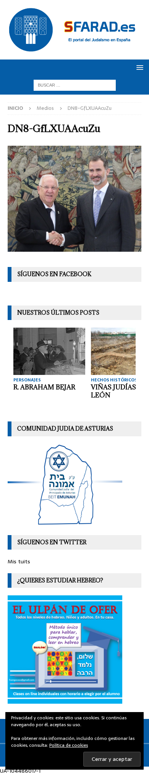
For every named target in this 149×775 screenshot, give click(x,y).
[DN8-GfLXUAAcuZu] (74, 247)
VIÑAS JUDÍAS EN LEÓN (119, 391)
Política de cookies (68, 745)
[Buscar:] (75, 85)
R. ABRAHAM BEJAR (44, 387)
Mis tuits (19, 561)
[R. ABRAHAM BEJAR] (49, 351)
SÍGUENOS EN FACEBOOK (54, 274)
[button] (138, 67)
